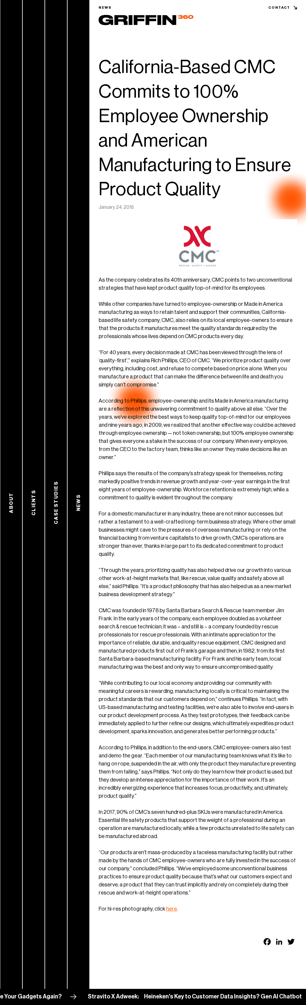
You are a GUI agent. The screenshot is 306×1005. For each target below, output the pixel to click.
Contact (279, 7)
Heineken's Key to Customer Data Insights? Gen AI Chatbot (199, 997)
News (105, 7)
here (171, 909)
